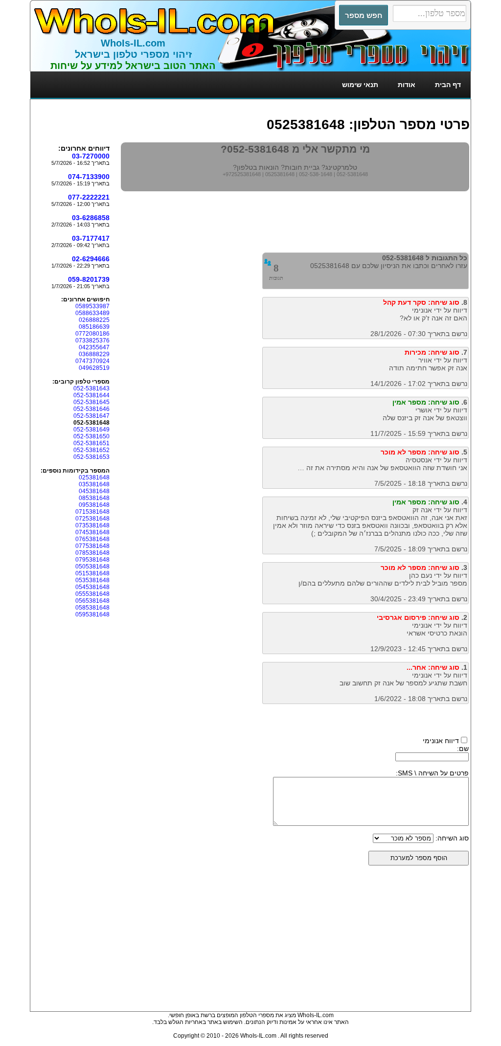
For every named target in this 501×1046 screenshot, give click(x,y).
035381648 (94, 484)
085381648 (94, 498)
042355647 (94, 347)
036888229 (94, 354)
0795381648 (92, 559)
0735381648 (92, 525)
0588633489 (92, 313)
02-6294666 (91, 259)
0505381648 (92, 566)
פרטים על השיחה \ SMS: (432, 773)
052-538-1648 (315, 174)
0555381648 (92, 594)
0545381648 (92, 587)
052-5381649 (91, 429)
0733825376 (92, 340)
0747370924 (92, 361)
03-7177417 (91, 238)
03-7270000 (91, 156)
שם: (463, 748)
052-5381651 (91, 443)
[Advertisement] (292, 104)
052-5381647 (91, 415)
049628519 (94, 367)
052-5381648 (352, 174)
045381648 (94, 491)
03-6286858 (91, 218)
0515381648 (92, 573)
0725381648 (92, 518)
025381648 (94, 477)
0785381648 (92, 552)
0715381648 (92, 511)
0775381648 (92, 546)
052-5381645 (91, 402)
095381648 (94, 504)
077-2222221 (89, 197)
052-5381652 (91, 450)
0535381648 (92, 580)
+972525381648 (242, 174)
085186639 (94, 326)
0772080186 (92, 333)
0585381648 (92, 607)
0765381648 (92, 539)
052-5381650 (91, 436)
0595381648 (92, 614)
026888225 (94, 320)
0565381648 (92, 600)
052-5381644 (91, 395)
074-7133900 (89, 177)
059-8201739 (89, 279)
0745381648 (92, 532)
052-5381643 (91, 388)
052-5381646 (91, 409)
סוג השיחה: (452, 838)
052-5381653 (91, 457)
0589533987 (92, 306)
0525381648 (280, 174)
